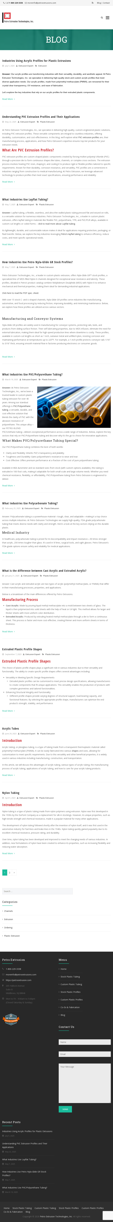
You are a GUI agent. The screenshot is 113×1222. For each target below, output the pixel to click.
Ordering (8, 927)
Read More (7, 99)
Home (64, 969)
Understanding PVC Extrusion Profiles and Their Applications (41, 117)
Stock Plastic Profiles (70, 992)
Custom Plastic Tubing (71, 984)
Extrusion (42, 65)
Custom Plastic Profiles (72, 999)
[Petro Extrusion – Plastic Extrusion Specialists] (18, 17)
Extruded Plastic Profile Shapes (22, 649)
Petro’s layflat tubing (70, 234)
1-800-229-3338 (16, 2)
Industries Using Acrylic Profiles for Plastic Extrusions (36, 61)
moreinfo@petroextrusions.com (42, 2)
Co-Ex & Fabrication (70, 1007)
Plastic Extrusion (47, 121)
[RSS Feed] (92, 3)
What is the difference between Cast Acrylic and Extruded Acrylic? (44, 571)
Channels (8, 911)
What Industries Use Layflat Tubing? (25, 199)
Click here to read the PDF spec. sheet (20, 293)
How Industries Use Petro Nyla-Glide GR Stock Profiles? (37, 262)
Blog (99, 2)
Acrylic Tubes (10, 728)
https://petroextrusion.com (18, 980)
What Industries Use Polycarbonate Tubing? (30, 503)
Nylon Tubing (10, 793)
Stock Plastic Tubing (70, 976)
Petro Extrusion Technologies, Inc (56, 1216)
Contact (106, 2)
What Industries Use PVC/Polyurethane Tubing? (32, 374)
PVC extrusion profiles (88, 137)
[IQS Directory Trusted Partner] (11, 1019)
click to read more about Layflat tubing (56, 223)
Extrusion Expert (26, 65)
